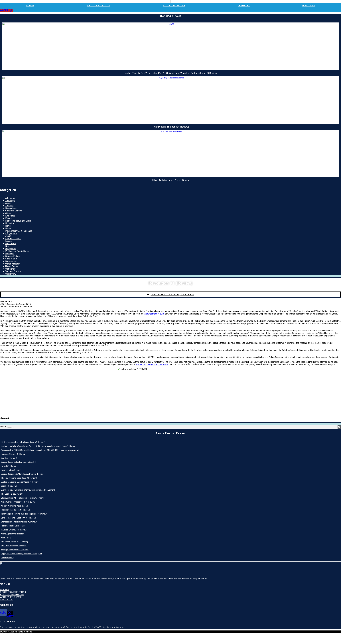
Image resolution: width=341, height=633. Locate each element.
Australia (9, 205)
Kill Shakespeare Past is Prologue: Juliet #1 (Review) (23, 442)
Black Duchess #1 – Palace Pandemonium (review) (22, 498)
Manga (8, 241)
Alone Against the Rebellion (12, 534)
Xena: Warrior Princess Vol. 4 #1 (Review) (18, 502)
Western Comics (13, 271)
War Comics (11, 269)
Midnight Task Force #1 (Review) (15, 550)
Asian (8, 203)
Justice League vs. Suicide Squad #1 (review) (20, 482)
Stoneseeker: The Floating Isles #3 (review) (19, 522)
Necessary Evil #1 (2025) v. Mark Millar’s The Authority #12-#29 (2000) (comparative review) (40, 450)
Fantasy (9, 218)
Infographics (11, 233)
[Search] (339, 427)
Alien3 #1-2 (6, 538)
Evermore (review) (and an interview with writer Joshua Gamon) (28, 490)
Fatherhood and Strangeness (13, 526)
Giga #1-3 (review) (9, 486)
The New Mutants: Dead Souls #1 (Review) (19, 478)
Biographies (11, 208)
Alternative (10, 198)
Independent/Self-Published (18, 231)
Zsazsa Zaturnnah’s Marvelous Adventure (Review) (22, 474)
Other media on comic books (165, 294)
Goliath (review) (7, 558)
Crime (8, 213)
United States (11, 266)
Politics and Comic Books (17, 251)
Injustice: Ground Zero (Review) (14, 530)
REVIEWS (30, 6)
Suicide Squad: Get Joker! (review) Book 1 (18, 462)
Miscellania (10, 243)
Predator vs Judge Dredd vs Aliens (152, 364)
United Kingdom (12, 264)
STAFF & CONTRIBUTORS (174, 6)
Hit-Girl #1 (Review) (9, 466)
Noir (7, 246)
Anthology (10, 200)
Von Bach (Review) (9, 458)
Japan (8, 236)
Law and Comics (13, 238)
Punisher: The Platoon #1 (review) (15, 510)
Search (3, 426)
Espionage (10, 216)
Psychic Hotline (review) (11, 470)
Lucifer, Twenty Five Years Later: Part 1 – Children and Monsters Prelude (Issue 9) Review (38, 446)
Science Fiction (12, 256)
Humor (8, 228)
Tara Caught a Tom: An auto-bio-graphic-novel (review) (24, 514)
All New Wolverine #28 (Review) (14, 506)
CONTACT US (244, 6)
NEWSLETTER (308, 6)
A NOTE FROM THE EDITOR (98, 6)
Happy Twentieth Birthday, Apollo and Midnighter (21, 554)
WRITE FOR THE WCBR (11, 597)
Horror (8, 226)
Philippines (10, 248)
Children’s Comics (13, 210)
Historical (9, 223)
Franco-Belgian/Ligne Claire (18, 221)
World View (10, 274)
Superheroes (11, 261)
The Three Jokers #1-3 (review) (14, 542)
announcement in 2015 (153, 314)
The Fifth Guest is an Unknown (14, 546)
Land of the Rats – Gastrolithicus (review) (18, 518)
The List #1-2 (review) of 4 (12, 494)
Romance (9, 253)
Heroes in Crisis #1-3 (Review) (13, 454)
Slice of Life (11, 258)
